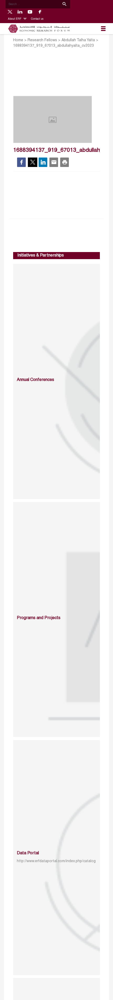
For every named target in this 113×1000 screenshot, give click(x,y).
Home (18, 40)
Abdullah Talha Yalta (78, 40)
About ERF (15, 19)
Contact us (37, 19)
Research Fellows (42, 40)
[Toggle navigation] (103, 29)
